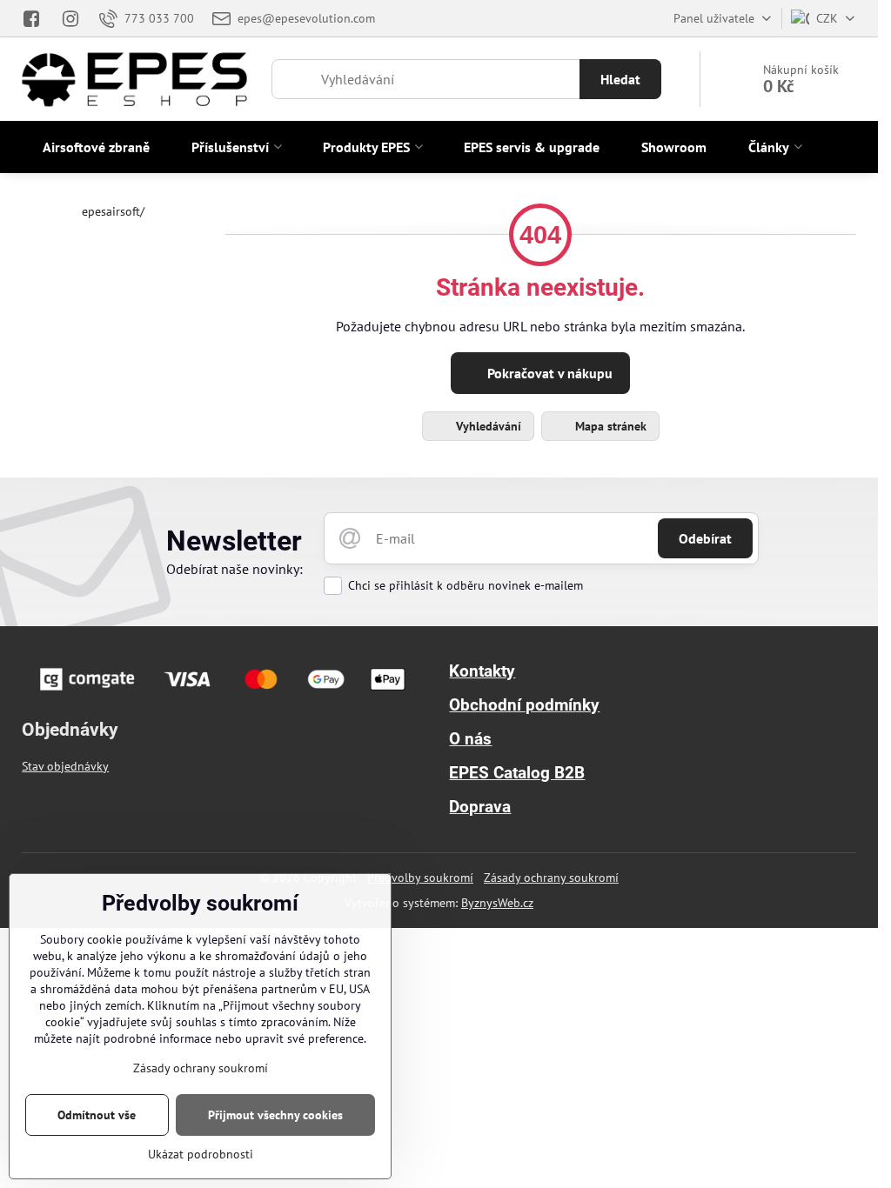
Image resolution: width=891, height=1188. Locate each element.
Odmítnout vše (96, 1115)
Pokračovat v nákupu (548, 373)
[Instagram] (70, 18)
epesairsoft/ (113, 211)
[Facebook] (36, 18)
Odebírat (705, 538)
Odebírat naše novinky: (234, 568)
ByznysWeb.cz (497, 903)
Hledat (620, 79)
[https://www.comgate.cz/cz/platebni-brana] (225, 693)
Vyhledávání (486, 426)
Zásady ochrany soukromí (551, 877)
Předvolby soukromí (420, 877)
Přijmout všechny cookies (275, 1115)
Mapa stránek (609, 426)
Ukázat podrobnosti (200, 1154)
